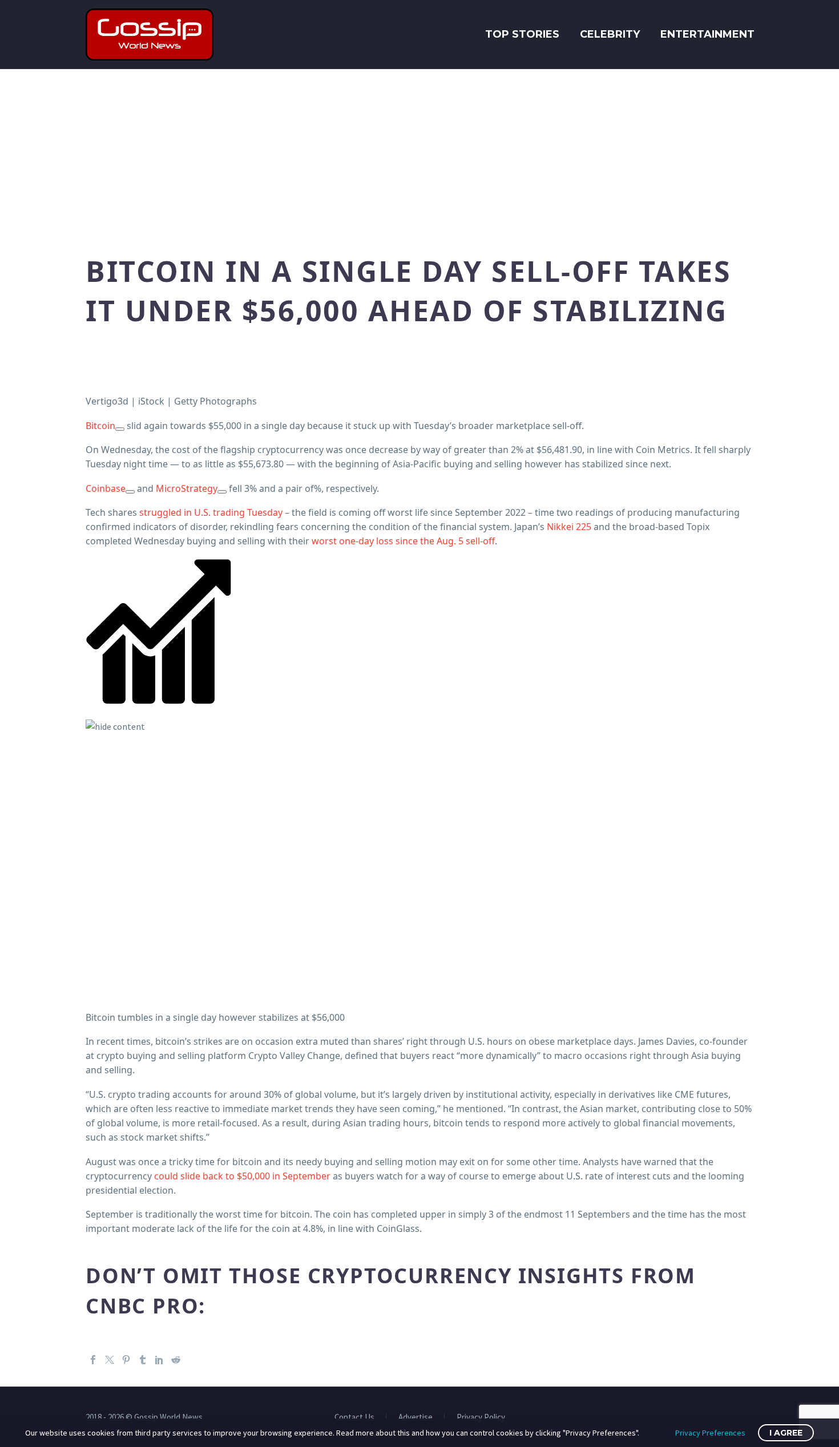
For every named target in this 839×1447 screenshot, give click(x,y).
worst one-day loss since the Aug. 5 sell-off (403, 541)
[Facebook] (93, 1359)
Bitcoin (100, 425)
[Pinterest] (126, 1359)
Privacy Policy (481, 1417)
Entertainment (707, 34)
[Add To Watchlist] (119, 429)
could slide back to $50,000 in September (242, 1176)
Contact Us (354, 1417)
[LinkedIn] (159, 1359)
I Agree (785, 1433)
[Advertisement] (419, 155)
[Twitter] (109, 1359)
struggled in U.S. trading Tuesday (211, 512)
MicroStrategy (186, 488)
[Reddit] (175, 1359)
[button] (419, 646)
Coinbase (106, 488)
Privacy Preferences (710, 1433)
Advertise (415, 1417)
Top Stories (522, 34)
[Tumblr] (142, 1359)
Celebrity (610, 34)
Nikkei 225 (569, 526)
